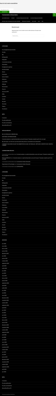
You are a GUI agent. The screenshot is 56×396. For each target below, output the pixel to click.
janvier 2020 (4, 344)
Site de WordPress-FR (6, 125)
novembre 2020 (5, 327)
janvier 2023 (4, 280)
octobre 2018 (5, 364)
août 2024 (4, 265)
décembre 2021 (5, 297)
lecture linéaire (5, 76)
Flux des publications (6, 120)
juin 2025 (4, 255)
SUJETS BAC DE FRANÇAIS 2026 (9, 136)
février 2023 (4, 278)
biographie (4, 59)
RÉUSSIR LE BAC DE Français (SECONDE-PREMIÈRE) (11, 21)
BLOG (39, 21)
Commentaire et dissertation (10, 15)
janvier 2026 (4, 251)
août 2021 (4, 307)
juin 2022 (4, 290)
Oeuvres (4, 89)
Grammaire (4, 74)
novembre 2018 (5, 361)
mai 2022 (4, 292)
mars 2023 (4, 275)
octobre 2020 (5, 329)
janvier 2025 (4, 258)
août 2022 (4, 285)
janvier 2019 (4, 357)
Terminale (4, 103)
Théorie (3, 106)
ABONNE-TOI (4, 11)
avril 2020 (4, 339)
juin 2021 (4, 310)
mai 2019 (4, 354)
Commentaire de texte (6, 62)
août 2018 (4, 369)
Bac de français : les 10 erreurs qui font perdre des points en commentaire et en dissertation (21, 141)
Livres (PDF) (4, 81)
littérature (4, 79)
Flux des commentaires (7, 122)
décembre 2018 (5, 359)
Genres (3, 71)
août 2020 (4, 334)
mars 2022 (4, 295)
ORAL (3, 94)
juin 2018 (4, 371)
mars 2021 (4, 317)
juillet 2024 (4, 268)
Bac (3, 54)
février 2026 (4, 248)
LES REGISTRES (20, 166)
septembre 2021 (5, 305)
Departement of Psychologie (8, 164)
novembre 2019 (5, 347)
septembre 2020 (5, 332)
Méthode (4, 84)
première (4, 96)
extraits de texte (5, 69)
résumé (3, 99)
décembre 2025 (5, 253)
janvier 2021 (4, 322)
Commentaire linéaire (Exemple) (23, 161)
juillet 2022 (4, 288)
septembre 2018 (5, 366)
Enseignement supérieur (7, 66)
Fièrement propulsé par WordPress (8, 394)
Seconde (4, 101)
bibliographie (5, 57)
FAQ (42, 21)
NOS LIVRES (34, 21)
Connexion (4, 117)
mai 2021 (4, 312)
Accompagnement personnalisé (8, 49)
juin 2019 (4, 352)
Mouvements (5, 86)
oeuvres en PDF (5, 91)
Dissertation (4, 64)
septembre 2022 (5, 283)
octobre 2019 (5, 349)
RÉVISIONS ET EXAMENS (26, 21)
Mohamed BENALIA (6, 157)
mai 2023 (4, 273)
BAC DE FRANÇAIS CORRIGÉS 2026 (10, 134)
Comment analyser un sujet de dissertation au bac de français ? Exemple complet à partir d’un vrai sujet (23, 139)
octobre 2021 (5, 302)
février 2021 (4, 320)
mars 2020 (4, 342)
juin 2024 (4, 270)
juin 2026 (4, 243)
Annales (3, 52)
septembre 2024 (5, 263)
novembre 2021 (5, 300)
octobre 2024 (5, 260)
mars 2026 (4, 246)
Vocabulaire (4, 108)
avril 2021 (4, 315)
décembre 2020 (5, 324)
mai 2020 (4, 337)
